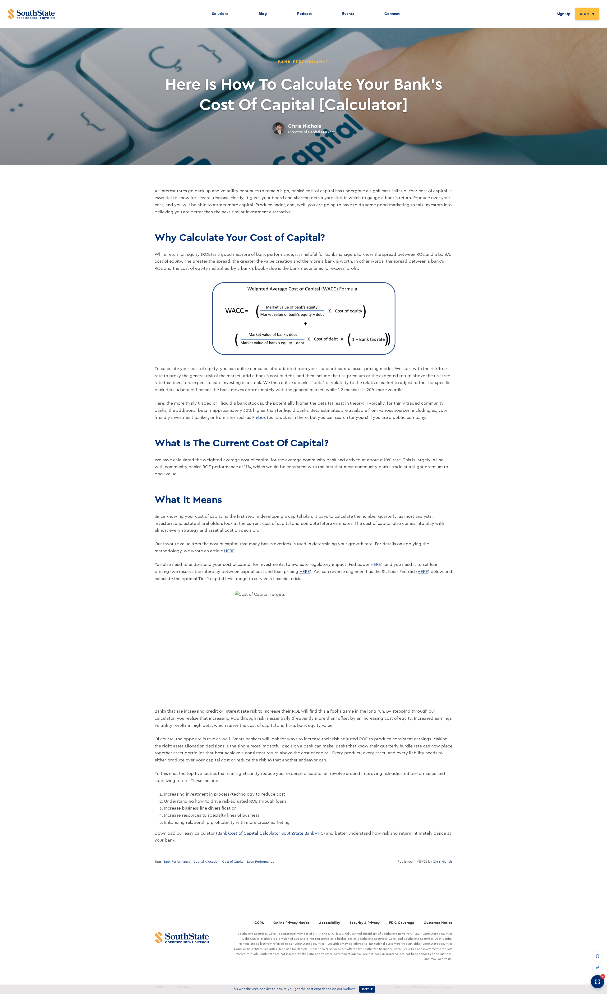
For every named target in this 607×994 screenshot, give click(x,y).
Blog (263, 13)
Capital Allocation (206, 861)
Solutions (220, 13)
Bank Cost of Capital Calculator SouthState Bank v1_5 (270, 833)
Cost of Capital (233, 861)
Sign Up (563, 13)
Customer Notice (438, 922)
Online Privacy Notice (291, 922)
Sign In (587, 14)
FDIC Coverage (401, 922)
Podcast (304, 13)
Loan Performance (260, 861)
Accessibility (329, 922)
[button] (597, 956)
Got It (367, 989)
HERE (229, 551)
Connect (392, 13)
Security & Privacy (364, 922)
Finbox (259, 417)
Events (348, 13)
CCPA (259, 922)
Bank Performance (177, 861)
